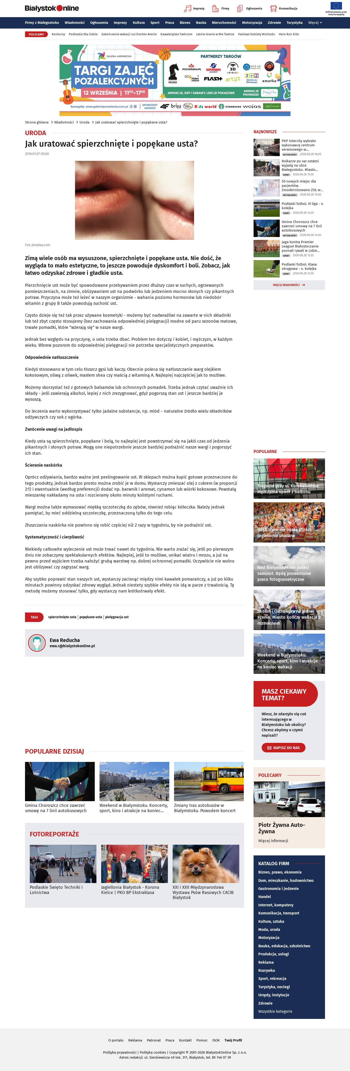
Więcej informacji (273, 841)
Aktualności (290, 154)
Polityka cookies (153, 1052)
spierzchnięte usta (62, 617)
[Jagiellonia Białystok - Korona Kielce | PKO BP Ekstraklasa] (134, 864)
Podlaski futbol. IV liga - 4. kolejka (303, 206)
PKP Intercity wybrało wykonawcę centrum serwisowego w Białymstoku (299, 145)
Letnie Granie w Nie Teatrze (215, 34)
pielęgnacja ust (117, 617)
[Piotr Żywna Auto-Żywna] (289, 799)
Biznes (185, 22)
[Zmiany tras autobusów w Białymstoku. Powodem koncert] (209, 781)
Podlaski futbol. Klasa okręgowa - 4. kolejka (299, 266)
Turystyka (295, 22)
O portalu (116, 1040)
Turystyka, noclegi (274, 987)
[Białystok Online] (52, 8)
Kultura (139, 22)
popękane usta (91, 617)
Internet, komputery (275, 905)
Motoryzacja (252, 22)
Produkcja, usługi (273, 954)
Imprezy (199, 8)
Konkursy (58, 34)
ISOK (216, 1040)
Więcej (313, 22)
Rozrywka (266, 970)
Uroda (85, 122)
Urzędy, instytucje (273, 995)
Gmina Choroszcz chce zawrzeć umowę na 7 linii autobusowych (56, 808)
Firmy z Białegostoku (42, 22)
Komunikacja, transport (278, 913)
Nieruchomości (224, 22)
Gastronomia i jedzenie (278, 888)
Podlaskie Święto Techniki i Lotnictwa (56, 890)
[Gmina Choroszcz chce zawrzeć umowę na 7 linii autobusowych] (60, 781)
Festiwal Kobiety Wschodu (256, 34)
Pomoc (202, 1040)
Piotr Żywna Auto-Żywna (281, 828)
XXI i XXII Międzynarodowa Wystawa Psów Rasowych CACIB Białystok (203, 892)
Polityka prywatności (119, 1052)
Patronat (154, 1040)
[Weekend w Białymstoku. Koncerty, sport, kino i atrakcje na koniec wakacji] (134, 781)
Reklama (266, 962)
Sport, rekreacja (272, 978)
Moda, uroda (269, 929)
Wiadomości (75, 22)
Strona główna (37, 122)
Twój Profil (233, 1040)
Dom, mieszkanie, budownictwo (286, 880)
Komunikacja (288, 8)
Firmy (225, 8)
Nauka (201, 22)
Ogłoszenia (254, 8)
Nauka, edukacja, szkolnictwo (284, 946)
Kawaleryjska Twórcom (176, 34)
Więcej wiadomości (286, 285)
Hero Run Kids (289, 34)
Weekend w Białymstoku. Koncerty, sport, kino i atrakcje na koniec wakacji (134, 808)
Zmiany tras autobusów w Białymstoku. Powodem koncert (205, 808)
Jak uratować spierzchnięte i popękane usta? (131, 122)
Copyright (177, 1052)
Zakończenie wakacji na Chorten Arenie (129, 34)
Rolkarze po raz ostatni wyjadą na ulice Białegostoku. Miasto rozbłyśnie (300, 165)
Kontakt (185, 1040)
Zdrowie (274, 22)
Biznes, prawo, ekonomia (280, 872)
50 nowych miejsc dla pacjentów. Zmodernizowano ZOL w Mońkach (301, 185)
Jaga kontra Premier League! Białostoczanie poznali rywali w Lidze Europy (300, 246)
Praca (169, 22)
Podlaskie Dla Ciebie (83, 34)
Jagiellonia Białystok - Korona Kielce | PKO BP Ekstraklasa (130, 890)
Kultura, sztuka (271, 921)
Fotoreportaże (54, 834)
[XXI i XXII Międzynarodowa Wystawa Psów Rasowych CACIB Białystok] (206, 864)
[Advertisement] (134, 702)
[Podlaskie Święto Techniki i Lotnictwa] (63, 864)
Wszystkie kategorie (275, 1011)
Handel (264, 896)
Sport (155, 22)
